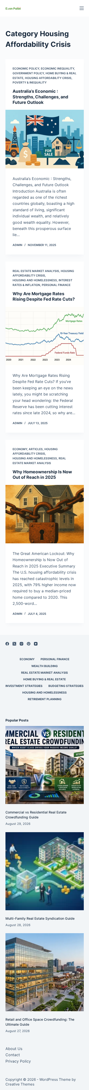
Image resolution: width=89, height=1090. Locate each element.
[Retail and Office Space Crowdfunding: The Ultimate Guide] (44, 972)
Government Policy (28, 73)
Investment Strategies (23, 686)
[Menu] (82, 8)
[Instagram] (21, 644)
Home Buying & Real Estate (44, 679)
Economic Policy (26, 68)
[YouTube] (35, 644)
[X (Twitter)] (14, 644)
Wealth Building (44, 666)
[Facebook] (7, 644)
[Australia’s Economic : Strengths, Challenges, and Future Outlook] (44, 139)
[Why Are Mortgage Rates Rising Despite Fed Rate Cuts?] (44, 336)
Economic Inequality (57, 68)
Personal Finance (56, 285)
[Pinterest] (28, 644)
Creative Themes (19, 1084)
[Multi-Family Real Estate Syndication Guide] (44, 871)
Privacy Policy (18, 1061)
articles (36, 449)
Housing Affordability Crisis (48, 78)
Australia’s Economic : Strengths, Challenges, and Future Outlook (40, 97)
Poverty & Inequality (30, 82)
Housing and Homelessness (35, 280)
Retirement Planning (44, 699)
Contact (12, 1054)
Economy (20, 449)
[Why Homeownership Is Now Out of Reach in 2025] (44, 514)
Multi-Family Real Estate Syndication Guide (40, 918)
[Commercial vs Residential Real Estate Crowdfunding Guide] (44, 765)
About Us (13, 1048)
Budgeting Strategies (66, 686)
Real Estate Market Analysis (36, 271)
